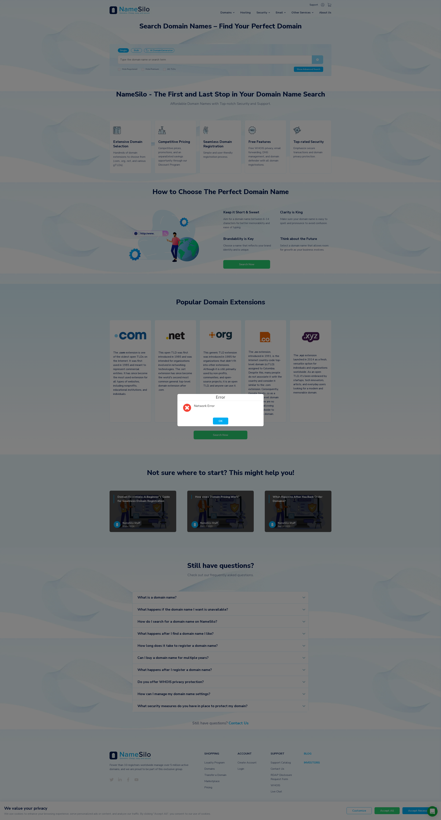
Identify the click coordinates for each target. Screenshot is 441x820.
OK (221, 421)
